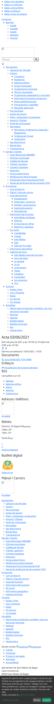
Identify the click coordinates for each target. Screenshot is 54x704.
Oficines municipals (15, 544)
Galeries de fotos (14, 594)
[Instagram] (35, 646)
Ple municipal (12, 509)
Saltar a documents (13, 7)
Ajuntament (7, 500)
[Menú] (3, 64)
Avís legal (10, 659)
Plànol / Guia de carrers (17, 578)
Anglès (13, 31)
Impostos (10, 556)
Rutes (8, 607)
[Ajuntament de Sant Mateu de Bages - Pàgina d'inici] (18, 52)
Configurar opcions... (11, 700)
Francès (14, 38)
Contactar (6, 19)
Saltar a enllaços (12, 11)
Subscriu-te (7, 472)
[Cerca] (36, 59)
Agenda (9, 381)
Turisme (6, 597)
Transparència (13, 534)
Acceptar (46, 700)
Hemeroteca (12, 641)
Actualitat (6, 616)
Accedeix (6, 416)
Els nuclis (10, 588)
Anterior (6, 449)
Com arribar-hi (13, 575)
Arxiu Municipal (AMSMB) (18, 541)
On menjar (11, 613)
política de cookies (27, 695)
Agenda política (13, 384)
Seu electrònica (13, 528)
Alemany (14, 35)
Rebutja (37, 700)
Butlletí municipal (14, 635)
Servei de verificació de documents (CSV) (26, 569)
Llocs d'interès (13, 603)
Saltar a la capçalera (14, 1)
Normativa (11, 525)
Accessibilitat (12, 662)
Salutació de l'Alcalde (16, 503)
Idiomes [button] (10, 22)
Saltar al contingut (13, 4)
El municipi (7, 572)
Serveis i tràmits (9, 538)
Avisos (9, 387)
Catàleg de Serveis (15, 547)
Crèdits (9, 650)
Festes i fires (12, 600)
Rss (7, 638)
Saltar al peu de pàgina (15, 14)
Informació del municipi (17, 585)
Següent (14, 449)
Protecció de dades (15, 656)
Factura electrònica (15, 560)
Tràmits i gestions (14, 550)
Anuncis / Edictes (14, 519)
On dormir (11, 610)
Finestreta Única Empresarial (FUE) (23, 566)
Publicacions (12, 393)
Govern (9, 506)
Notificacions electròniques (19, 563)
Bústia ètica (11, 531)
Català (13, 25)
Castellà (14, 28)
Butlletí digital (12, 632)
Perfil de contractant (16, 522)
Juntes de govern (14, 513)
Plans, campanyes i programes (21, 516)
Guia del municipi (14, 581)
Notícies (10, 390)
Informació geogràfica (17, 591)
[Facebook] (22, 646)
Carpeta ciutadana (15, 553)
